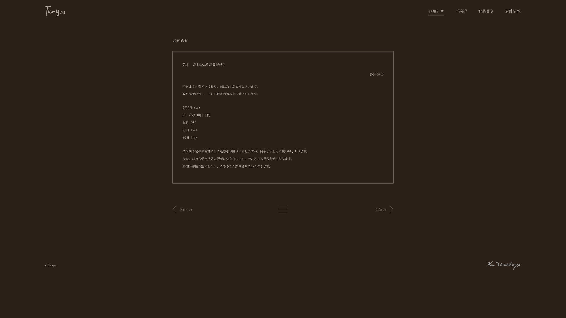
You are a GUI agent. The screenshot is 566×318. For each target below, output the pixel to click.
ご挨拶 (461, 10)
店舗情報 (513, 10)
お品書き (486, 10)
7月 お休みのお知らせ (203, 64)
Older (380, 209)
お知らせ (436, 10)
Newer (186, 209)
